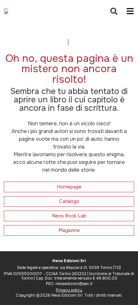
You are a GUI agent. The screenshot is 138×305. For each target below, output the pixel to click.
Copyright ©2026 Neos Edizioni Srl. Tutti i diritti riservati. (69, 295)
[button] (114, 11)
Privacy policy (69, 290)
